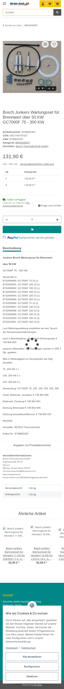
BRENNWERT (22, 142)
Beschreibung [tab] (12, 248)
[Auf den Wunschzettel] (54, 44)
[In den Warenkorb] (5, 36)
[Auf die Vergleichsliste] (45, 44)
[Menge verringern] (6, 219)
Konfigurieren (32, 666)
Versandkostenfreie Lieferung (37, 164)
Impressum (12, 647)
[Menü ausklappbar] (4, 2)
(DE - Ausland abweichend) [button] (16, 204)
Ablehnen (32, 676)
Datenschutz (29, 647)
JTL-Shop (38, 684)
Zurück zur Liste (13, 25)
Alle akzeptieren (32, 656)
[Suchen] (57, 12)
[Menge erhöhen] (57, 219)
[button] (43, 3)
